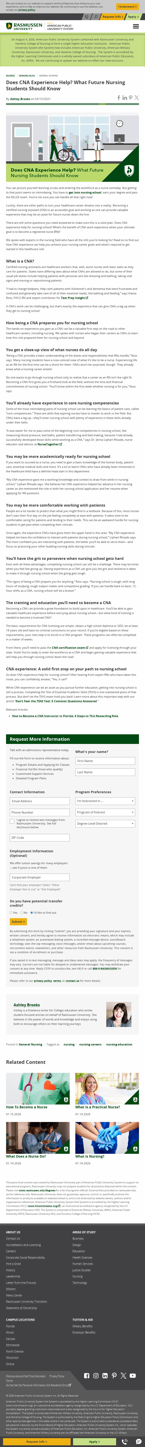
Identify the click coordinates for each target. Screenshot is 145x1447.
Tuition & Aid (82, 1320)
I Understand (126, 6)
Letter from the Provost (21, 1282)
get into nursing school (85, 192)
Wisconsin (12, 1357)
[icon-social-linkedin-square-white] (105, 1376)
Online (10, 1364)
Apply (132, 17)
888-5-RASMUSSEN (105, 968)
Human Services (82, 1263)
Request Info (112, 17)
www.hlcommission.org (42, 1206)
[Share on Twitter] (136, 98)
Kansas (10, 1338)
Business (78, 1238)
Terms (9, 1380)
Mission (11, 1289)
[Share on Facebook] (118, 98)
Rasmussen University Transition (26, 1301)
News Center (14, 1295)
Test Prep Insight (73, 298)
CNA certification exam (68, 648)
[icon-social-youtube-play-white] (133, 1376)
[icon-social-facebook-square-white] (87, 1376)
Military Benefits (82, 1326)
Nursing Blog (27, 75)
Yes (15, 912)
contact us (72, 981)
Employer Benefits (83, 1332)
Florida (10, 1326)
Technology (79, 1282)
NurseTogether (48, 444)
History (10, 1270)
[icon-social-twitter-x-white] (123, 1376)
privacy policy (27, 9)
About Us (13, 1232)
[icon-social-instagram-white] (96, 1376)
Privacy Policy (56, 1376)
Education (78, 1251)
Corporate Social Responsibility (25, 1257)
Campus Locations (20, 1320)
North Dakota (14, 1351)
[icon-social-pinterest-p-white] (114, 1376)
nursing (69, 1044)
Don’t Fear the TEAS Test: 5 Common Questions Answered (56, 701)
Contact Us (13, 1238)
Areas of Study (84, 1232)
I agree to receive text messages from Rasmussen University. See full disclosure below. (41, 823)
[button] (136, 26)
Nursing (77, 1276)
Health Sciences (82, 1257)
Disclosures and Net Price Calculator (26, 1376)
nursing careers (90, 1044)
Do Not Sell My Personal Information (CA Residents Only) (37, 1384)
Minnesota (12, 1345)
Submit (17, 922)
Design (76, 1245)
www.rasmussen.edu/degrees (37, 1190)
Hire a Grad (13, 1263)
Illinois (10, 1332)
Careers (11, 1251)
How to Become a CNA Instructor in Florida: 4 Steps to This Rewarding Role (65, 716)
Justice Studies (81, 1270)
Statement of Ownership (21, 1308)
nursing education (119, 1044)
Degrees (10, 75)
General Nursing (30, 1044)
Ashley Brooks (20, 99)
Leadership (13, 1276)
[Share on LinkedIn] (125, 98)
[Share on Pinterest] (130, 98)
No (25, 912)
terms (57, 981)
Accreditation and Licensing (23, 1245)
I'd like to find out (45, 912)
